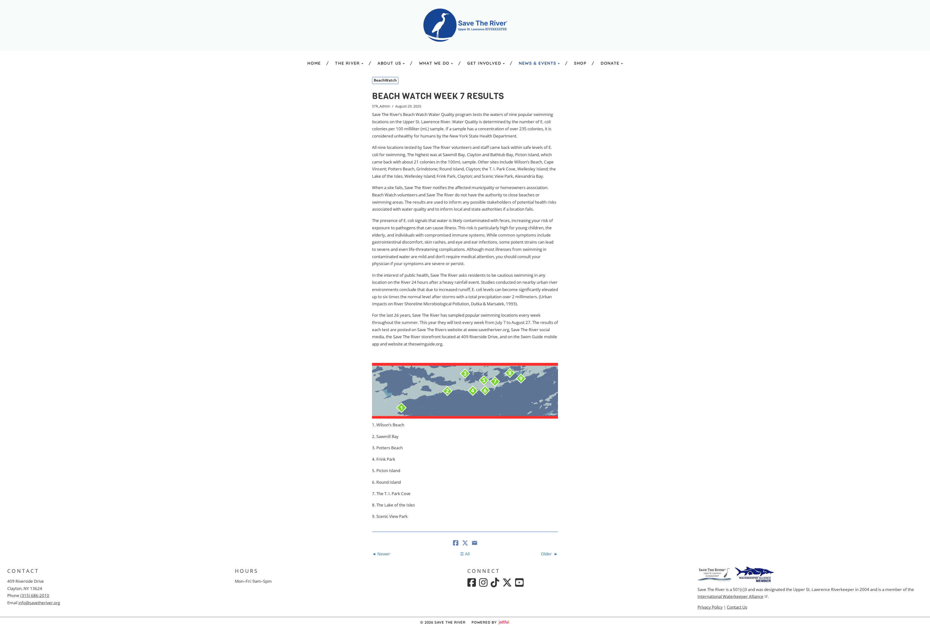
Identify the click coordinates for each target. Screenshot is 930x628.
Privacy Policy (710, 607)
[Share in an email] (475, 543)
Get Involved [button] (484, 63)
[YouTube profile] (519, 582)
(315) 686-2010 (34, 595)
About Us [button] (389, 63)
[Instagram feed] (483, 582)
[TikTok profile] (495, 582)
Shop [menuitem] (580, 63)
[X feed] (507, 582)
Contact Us (737, 607)
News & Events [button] (537, 63)
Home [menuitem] (314, 63)
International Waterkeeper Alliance (730, 596)
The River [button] (347, 63)
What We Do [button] (434, 63)
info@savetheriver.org (39, 602)
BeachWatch (385, 80)
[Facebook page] (471, 582)
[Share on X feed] (465, 543)
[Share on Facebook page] (456, 543)
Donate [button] (610, 63)
